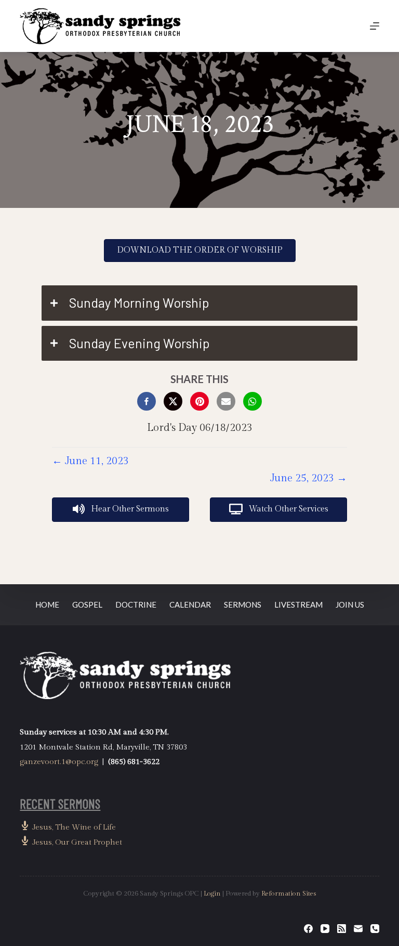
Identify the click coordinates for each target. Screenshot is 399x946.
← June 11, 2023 (90, 461)
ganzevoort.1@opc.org (59, 761)
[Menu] (374, 26)
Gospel (87, 604)
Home (47, 604)
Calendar (190, 604)
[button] (199, 303)
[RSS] (341, 928)
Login (212, 893)
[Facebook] (308, 928)
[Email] (358, 928)
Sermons (242, 604)
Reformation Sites (288, 893)
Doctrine (135, 604)
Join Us (350, 604)
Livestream (298, 604)
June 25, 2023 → (308, 478)
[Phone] (374, 928)
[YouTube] (325, 928)
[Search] (350, 26)
